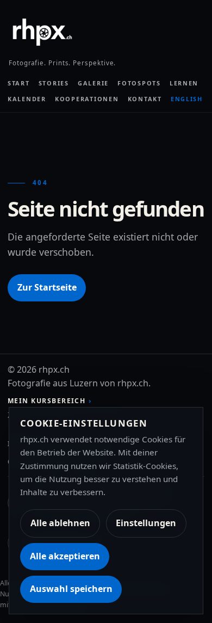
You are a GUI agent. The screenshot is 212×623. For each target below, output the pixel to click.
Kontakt (145, 99)
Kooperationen (87, 99)
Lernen (184, 83)
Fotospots (139, 83)
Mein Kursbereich (46, 400)
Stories (54, 83)
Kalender (27, 99)
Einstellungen (146, 523)
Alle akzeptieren (65, 556)
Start (19, 83)
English (187, 99)
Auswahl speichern (71, 589)
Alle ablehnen (60, 523)
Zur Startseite (47, 287)
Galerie (93, 83)
